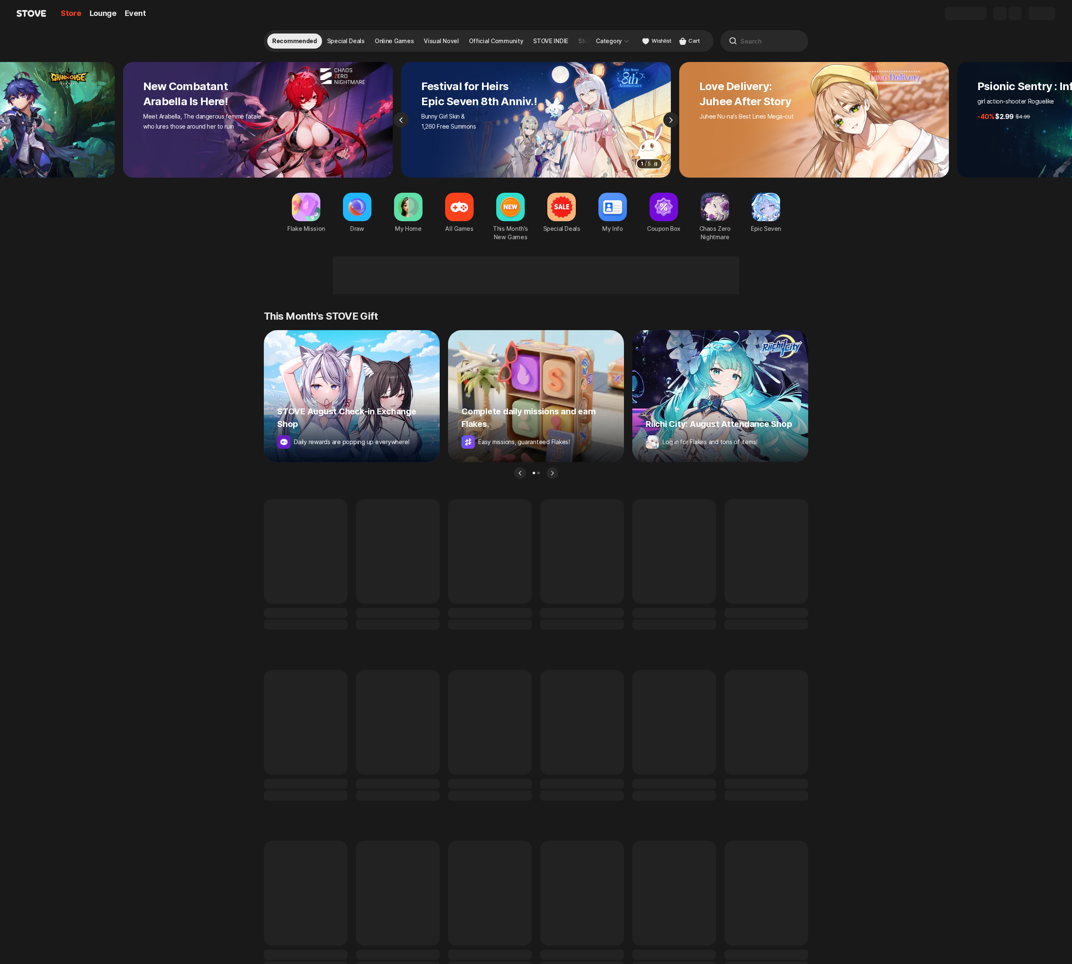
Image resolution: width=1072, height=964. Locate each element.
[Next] (670, 119)
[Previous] (401, 119)
